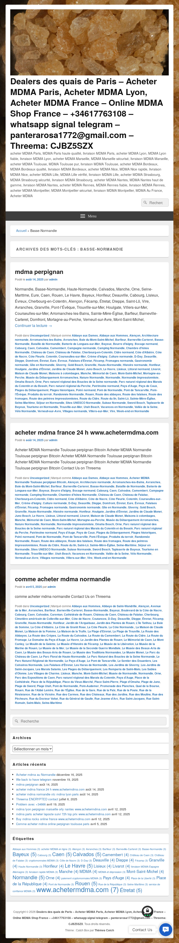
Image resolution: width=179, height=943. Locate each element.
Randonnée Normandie (68, 394)
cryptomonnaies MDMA (44, 860)
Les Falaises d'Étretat (58, 665)
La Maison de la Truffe (71, 631)
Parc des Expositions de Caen (35, 677)
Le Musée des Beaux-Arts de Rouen (47, 652)
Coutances (99, 619)
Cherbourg (151, 614)
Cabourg (20, 348)
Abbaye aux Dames (85, 335)
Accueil (21, 230)
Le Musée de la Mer (51, 648)
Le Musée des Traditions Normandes (96, 652)
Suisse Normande (114, 403)
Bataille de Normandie (45, 344)
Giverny (61, 365)
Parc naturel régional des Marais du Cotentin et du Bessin (95, 528)
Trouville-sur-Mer (71, 407)
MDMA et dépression (112, 872)
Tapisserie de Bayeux (126, 549)
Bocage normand (146, 344)
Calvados (42, 348)
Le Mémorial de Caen (138, 640)
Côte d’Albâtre (144, 352)
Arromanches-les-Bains (46, 339)
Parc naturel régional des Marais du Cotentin (85, 677)
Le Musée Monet (133, 652)
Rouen (89, 394)
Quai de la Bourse (147, 686)
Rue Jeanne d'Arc (106, 698)
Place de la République (46, 682)
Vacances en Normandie (117, 407)
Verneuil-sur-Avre (49, 411)
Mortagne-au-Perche (91, 520)
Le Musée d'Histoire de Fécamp (78, 644)
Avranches (70, 339)
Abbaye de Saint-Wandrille (119, 606)
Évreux (62, 360)
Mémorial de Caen (105, 373)
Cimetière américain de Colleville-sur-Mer (42, 619)
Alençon (134, 335)
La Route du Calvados (72, 635)
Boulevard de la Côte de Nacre (141, 610)
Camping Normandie (111, 348)
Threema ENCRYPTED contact (37, 799)
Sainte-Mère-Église (142, 398)
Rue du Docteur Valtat (43, 698)
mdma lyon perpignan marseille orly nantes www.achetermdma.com (61, 809)
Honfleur (154, 365)
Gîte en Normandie (42, 365)
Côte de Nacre (97, 499)
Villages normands (74, 411)
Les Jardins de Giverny (124, 665)
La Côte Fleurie (97, 627)
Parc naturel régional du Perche (70, 386)
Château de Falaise (68, 352)
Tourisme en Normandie (42, 407)
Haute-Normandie (109, 365)
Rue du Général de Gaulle (76, 698)
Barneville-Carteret (140, 339)
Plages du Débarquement (31, 390)
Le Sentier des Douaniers (134, 661)
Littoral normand (139, 369)
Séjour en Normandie (50, 403)
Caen (31, 348)
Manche (86, 373)
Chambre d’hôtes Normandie (78, 495)
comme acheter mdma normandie (62, 578)
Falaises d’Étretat (80, 360)
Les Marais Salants (48, 669)
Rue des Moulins (140, 694)
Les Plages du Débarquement (81, 669)
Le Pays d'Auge (75, 661)
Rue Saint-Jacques (132, 698)
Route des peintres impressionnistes (53, 398)
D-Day (138, 356)
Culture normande (121, 356)
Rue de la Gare (85, 690)
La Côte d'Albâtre (42, 627)
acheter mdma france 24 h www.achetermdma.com (86, 432)
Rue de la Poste (127, 690)
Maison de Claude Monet (31, 373)
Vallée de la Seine (146, 407)
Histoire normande (135, 365)
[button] (166, 930)
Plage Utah (44, 686)
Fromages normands (119, 360)
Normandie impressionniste (140, 377)
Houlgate (21, 369)
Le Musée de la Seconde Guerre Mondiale (93, 648)
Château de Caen (42, 352)
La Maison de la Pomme (40, 631)
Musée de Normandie (123, 673)
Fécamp (98, 360)
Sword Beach (136, 403)
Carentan (56, 614)
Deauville (150, 356)
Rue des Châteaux (92, 694)
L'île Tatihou (143, 623)
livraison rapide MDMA (43, 872)
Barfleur (120, 339)
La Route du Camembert (104, 635)
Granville (90, 365)
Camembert (58, 348)
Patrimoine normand (105, 386)
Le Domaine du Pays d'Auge (46, 640)
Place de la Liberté (143, 878)
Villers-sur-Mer (98, 411)
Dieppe (19, 360)
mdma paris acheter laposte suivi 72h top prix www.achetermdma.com (63, 814)
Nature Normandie (92, 377)
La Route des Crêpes (42, 635)
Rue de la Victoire (43, 694)
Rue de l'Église (64, 690)
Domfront (32, 360)
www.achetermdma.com (77, 889)
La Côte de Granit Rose (70, 627)
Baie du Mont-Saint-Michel (96, 339)
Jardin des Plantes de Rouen (115, 623)
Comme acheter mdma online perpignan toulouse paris (53, 824)
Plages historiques (62, 390)
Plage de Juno (150, 682)
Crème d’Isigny (97, 356)
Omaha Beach (24, 381)
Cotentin (51, 356)
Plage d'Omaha (130, 682)
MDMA (88, 871)
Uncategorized (39, 335)
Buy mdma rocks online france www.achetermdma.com (53, 819)
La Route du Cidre (134, 635)
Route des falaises (134, 394)
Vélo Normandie (25, 411)
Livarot (155, 369)
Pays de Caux (148, 386)
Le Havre (109, 369)
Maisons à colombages (64, 373)
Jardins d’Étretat (39, 369)
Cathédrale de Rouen (78, 614)
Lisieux (121, 369)
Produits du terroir (40, 394)
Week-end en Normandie (133, 411)
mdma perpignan (39, 271)
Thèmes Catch (104, 930)
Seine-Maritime (25, 403)
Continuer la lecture (33, 325)
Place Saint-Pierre (106, 682)
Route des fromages (107, 541)
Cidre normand (124, 352)
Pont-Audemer (89, 686)
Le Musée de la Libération (117, 644)
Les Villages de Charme (43, 673)
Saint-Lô (123, 398)
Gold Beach (75, 365)
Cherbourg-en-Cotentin (97, 352)
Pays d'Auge (128, 386)
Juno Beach (94, 369)
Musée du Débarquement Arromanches (52, 377)
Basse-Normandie (102, 486)
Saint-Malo (34, 703)
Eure (53, 360)
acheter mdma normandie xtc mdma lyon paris (47, 794)
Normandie (113, 377)
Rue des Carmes (67, 694)
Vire (112, 411)
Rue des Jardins (116, 694)
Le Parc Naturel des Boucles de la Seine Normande (121, 656)
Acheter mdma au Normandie (35, 774)
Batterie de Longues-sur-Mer (81, 344)
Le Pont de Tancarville (101, 661)
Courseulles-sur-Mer (72, 356)
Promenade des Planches (117, 686)
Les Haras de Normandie (90, 665)
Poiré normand (86, 390)
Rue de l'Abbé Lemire (39, 690)
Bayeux (106, 344)
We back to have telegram (34, 779)
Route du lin (108, 398)
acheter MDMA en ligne (56, 849)
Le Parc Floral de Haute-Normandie (62, 656)
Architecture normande (95, 482)
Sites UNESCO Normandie (83, 403)
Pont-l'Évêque (98, 537)
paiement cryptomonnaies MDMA (81, 878)
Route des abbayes (108, 394)
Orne (38, 381)
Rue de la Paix (106, 690)
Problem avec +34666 (31, 804)
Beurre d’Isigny (123, 344)
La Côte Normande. (121, 627)
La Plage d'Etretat (99, 631)
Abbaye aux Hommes (113, 335)
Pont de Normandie (109, 390)
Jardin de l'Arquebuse (80, 623)
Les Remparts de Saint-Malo (121, 669)
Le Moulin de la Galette (40, 644)
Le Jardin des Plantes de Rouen (101, 640)
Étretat (44, 360)
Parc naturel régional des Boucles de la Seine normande (80, 381)
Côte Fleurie (36, 356)
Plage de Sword (25, 686)
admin (53, 279)
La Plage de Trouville (126, 631)
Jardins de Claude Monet (68, 369)
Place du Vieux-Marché (77, 682)
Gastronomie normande (84, 507)
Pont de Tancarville (136, 390)
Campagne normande (81, 348)
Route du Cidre (89, 398)
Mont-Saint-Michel (130, 373)
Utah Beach (91, 407)
